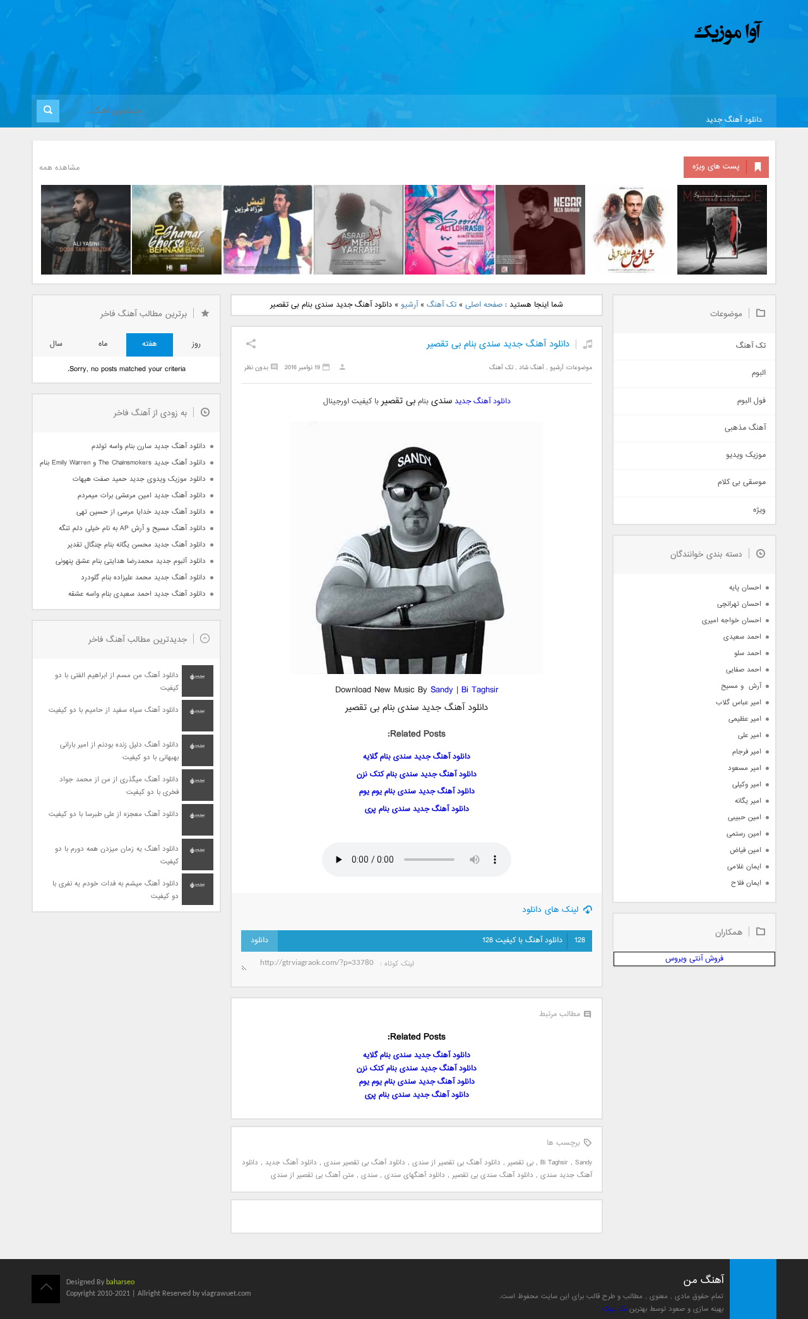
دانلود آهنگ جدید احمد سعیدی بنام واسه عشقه (137, 594)
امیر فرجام (746, 752)
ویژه (759, 510)
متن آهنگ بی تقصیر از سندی (312, 1175)
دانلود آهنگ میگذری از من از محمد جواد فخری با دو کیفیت (119, 786)
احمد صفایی (743, 670)
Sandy (442, 690)
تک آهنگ (441, 305)
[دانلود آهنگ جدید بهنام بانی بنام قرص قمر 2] (177, 230)
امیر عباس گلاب (738, 703)
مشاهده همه (59, 168)
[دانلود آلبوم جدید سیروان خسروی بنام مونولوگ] (722, 230)
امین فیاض (745, 850)
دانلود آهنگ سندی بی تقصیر (492, 1175)
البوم (759, 373)
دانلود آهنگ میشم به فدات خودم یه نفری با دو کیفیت (115, 890)
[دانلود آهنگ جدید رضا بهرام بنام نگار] (540, 230)
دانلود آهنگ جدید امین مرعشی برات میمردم (142, 496)
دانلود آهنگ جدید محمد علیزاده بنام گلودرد (143, 578)
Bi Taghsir (480, 690)
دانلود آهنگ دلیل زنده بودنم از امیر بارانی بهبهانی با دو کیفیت (119, 751)
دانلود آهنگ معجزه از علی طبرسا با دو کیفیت (114, 814)
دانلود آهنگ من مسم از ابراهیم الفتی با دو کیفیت (117, 682)
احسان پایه (745, 588)
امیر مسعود (744, 768)
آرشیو (409, 305)
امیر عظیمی (744, 719)
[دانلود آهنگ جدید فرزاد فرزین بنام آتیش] (267, 230)
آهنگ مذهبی (745, 428)
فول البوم (751, 401)
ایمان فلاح (746, 883)
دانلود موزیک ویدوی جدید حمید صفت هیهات (139, 479)
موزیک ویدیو (746, 455)
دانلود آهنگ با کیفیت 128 (533, 940)
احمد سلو (747, 654)
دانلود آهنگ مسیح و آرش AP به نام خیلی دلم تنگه (132, 529)
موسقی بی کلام (742, 482)
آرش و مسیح (741, 686)
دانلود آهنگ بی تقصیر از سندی (456, 1163)
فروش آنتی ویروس (694, 959)
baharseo (120, 1282)
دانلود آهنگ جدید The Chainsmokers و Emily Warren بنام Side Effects (122, 463)
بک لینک (614, 1309)
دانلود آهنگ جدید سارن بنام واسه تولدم (149, 446)
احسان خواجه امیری (731, 621)
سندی (369, 1175)
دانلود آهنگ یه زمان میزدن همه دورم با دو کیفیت (117, 855)
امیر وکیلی (746, 785)
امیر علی (749, 736)
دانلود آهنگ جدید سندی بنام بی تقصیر (498, 344)
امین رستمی (744, 834)
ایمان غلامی (744, 867)
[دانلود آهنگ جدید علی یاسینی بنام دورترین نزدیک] (86, 230)
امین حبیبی (744, 818)
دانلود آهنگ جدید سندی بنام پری (417, 809)
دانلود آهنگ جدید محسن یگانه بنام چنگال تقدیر (137, 545)
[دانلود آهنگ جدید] (623, 33)
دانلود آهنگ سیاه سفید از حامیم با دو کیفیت (114, 710)
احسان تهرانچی (739, 604)
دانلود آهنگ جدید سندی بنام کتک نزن (417, 774)
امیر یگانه (748, 801)
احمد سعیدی (742, 637)
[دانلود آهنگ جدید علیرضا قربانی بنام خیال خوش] (631, 230)
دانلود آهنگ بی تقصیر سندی (364, 1163)
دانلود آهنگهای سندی (414, 1175)
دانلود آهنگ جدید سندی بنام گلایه (416, 757)
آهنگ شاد (531, 367)
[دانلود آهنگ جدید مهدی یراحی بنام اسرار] (358, 230)
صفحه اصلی (483, 305)
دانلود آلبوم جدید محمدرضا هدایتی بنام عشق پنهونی (131, 561)
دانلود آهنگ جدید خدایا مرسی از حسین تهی (141, 512)
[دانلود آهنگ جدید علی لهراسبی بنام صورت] (449, 230)
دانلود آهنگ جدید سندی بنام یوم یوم (417, 791)
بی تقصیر (520, 1163)
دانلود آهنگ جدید (734, 120)
